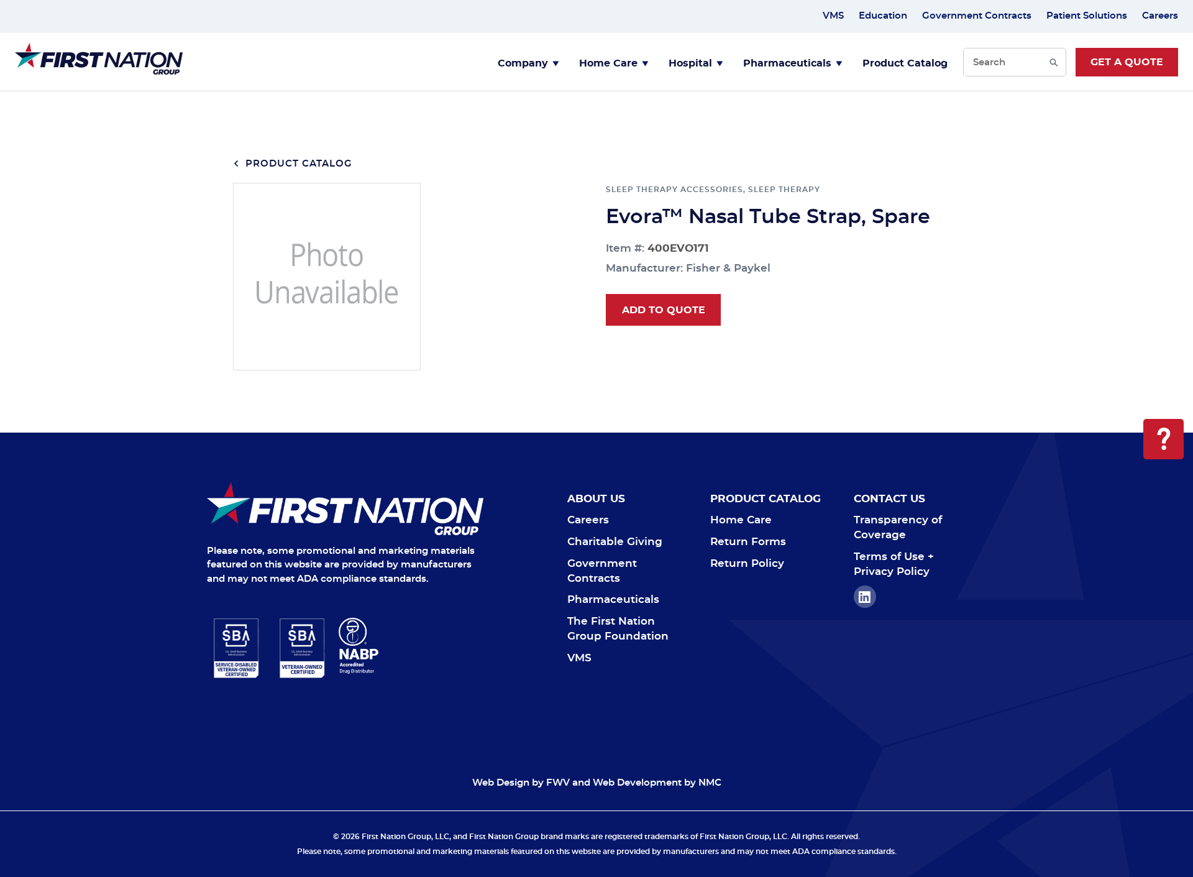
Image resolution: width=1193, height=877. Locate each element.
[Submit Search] (1053, 62)
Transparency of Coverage (898, 527)
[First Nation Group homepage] (99, 71)
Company (523, 63)
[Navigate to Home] (345, 508)
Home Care (608, 63)
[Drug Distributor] (411, 646)
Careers (1160, 16)
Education (883, 16)
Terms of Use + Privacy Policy (894, 564)
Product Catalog (905, 63)
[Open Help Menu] (1163, 439)
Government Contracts (976, 16)
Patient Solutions (1086, 16)
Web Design (500, 782)
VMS (833, 16)
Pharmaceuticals (787, 63)
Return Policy (747, 563)
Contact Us (889, 499)
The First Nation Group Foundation (618, 628)
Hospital (690, 63)
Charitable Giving (614, 541)
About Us (596, 499)
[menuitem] (528, 62)
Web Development (637, 782)
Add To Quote (663, 310)
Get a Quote (1126, 62)
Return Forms (748, 541)
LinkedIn (865, 596)
